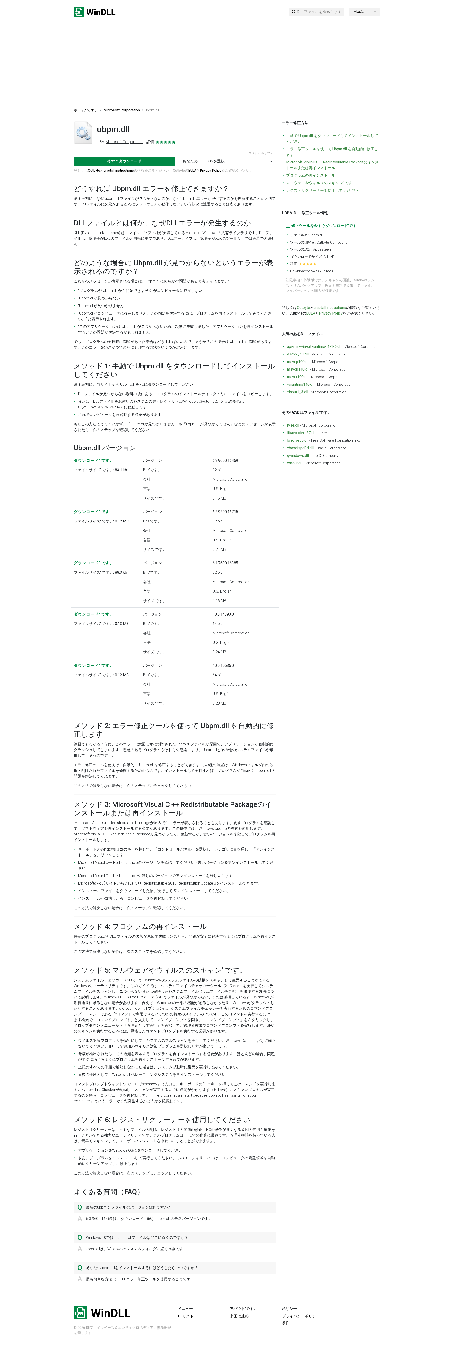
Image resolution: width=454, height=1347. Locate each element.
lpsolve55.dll (297, 440)
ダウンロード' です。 (94, 460)
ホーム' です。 (86, 110)
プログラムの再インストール (310, 175)
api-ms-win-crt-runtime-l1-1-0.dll (314, 346)
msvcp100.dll (298, 361)
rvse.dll (293, 425)
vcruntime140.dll (300, 384)
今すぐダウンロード (124, 161)
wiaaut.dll (294, 463)
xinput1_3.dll (297, 392)
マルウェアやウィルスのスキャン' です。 (321, 183)
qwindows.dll (298, 455)
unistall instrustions (119, 170)
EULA (192, 170)
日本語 (359, 11)
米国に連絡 (239, 1316)
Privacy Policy (210, 170)
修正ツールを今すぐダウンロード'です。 (325, 225)
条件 (285, 1323)
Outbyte (94, 170)
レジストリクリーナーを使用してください (322, 190)
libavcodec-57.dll (301, 433)
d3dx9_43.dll (298, 354)
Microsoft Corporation (121, 110)
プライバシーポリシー (301, 1316)
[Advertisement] (227, 68)
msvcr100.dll (297, 377)
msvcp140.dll (298, 369)
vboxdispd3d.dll (300, 448)
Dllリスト (186, 1316)
